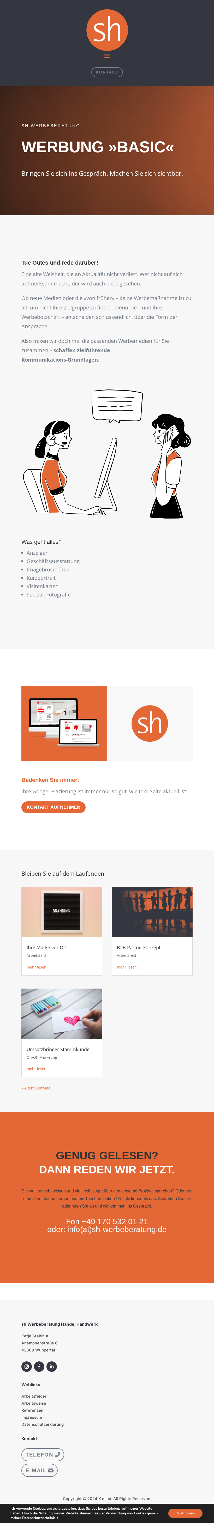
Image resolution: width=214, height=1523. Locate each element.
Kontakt (107, 72)
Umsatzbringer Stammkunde (58, 1049)
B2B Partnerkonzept (138, 947)
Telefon (39, 1455)
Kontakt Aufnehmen (53, 807)
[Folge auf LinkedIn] (51, 1366)
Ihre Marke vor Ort (47, 947)
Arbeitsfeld (36, 955)
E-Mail (36, 1470)
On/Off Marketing (42, 1057)
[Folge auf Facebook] (39, 1366)
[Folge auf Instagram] (26, 1366)
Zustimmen (185, 1513)
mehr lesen (36, 967)
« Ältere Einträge (35, 1088)
